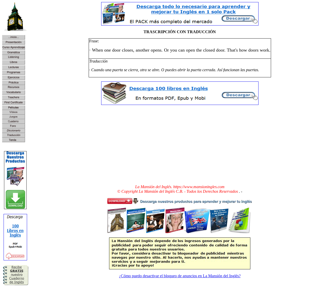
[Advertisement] (179, 144)
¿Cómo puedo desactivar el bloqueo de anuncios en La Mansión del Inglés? (180, 276)
